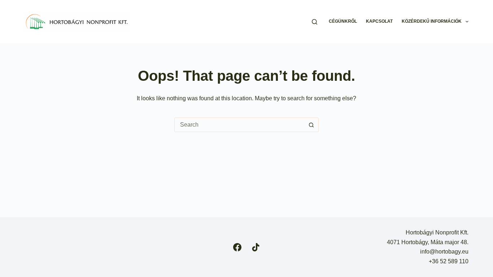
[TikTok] (256, 247)
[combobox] (240, 125)
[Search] (314, 22)
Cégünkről (343, 21)
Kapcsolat (379, 21)
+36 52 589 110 (448, 261)
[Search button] (311, 125)
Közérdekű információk (432, 21)
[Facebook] (237, 247)
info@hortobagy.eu (444, 252)
